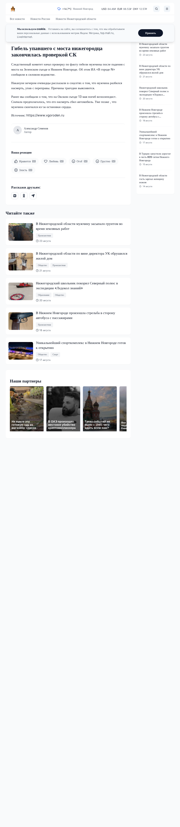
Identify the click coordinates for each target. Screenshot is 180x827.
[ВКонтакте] (14, 195)
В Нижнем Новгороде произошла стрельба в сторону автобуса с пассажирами (75, 315)
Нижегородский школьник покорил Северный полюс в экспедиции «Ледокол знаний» (77, 285)
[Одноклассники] (23, 195)
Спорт (55, 354)
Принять (150, 33)
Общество (42, 265)
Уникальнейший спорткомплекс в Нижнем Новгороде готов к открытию (81, 345)
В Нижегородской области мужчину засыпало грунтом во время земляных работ (79, 226)
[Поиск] (156, 9)
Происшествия (44, 235)
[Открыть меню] (167, 9)
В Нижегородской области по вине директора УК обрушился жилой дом (81, 255)
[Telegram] (33, 195)
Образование (43, 295)
